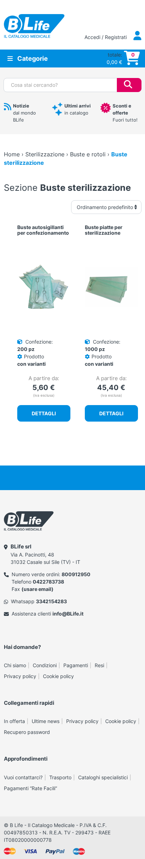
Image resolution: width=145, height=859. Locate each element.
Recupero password (27, 732)
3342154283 (51, 601)
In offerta (14, 721)
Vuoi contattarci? (23, 777)
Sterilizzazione (44, 154)
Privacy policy (20, 676)
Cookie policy (58, 676)
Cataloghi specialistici (103, 777)
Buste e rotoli (88, 154)
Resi (99, 665)
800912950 (76, 574)
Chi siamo (15, 665)
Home (12, 154)
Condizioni (45, 665)
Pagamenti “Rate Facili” (30, 788)
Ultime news (45, 721)
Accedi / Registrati (106, 37)
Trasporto (60, 777)
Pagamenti (75, 665)
